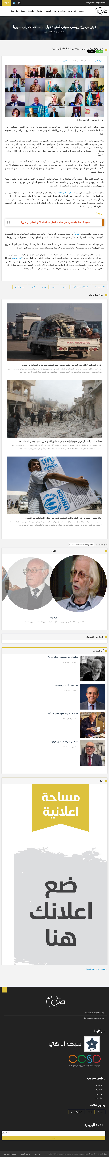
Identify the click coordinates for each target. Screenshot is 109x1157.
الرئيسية (82, 11)
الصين (33, 287)
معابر (54, 287)
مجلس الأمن (19, 287)
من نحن (99, 1094)
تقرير (76, 234)
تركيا (90, 1112)
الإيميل (5, 1133)
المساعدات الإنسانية (80, 287)
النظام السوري (76, 1112)
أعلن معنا (14, 11)
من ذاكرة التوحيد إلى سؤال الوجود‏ (64, 741)
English (6, 3)
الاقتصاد (40, 11)
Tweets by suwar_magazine (96, 969)
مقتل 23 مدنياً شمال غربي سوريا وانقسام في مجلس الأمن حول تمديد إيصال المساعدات (60, 441)
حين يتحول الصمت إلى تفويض (66, 685)
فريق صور (98, 60)
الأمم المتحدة (17, 258)
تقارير (65, 60)
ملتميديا (31, 11)
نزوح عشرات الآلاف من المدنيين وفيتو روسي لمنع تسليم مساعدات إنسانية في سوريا (62, 365)
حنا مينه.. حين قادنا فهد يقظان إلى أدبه (63, 713)
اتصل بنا (99, 1090)
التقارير (48, 11)
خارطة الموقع (25, 1154)
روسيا (44, 287)
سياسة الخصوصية (10, 1154)
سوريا (65, 287)
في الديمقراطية (59, 11)
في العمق (72, 11)
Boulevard (52, 1154)
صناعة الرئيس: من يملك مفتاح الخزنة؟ (63, 657)
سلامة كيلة (54, 618)
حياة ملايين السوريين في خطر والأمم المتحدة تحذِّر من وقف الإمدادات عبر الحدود (64, 518)
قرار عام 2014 (64, 193)
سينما (23, 11)
